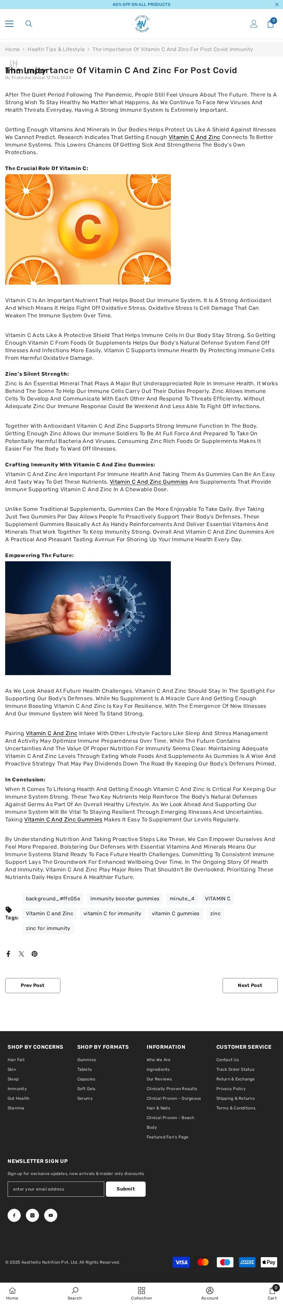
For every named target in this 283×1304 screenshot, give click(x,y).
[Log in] (254, 24)
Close (277, 4)
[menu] (9, 24)
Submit (126, 1189)
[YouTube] (50, 1215)
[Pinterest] (34, 953)
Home (12, 49)
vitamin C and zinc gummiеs (63, 819)
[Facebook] (8, 953)
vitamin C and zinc (195, 137)
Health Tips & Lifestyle (56, 49)
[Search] (29, 24)
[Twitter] (21, 953)
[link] (75, 1293)
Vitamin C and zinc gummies (149, 481)
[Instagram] (32, 1215)
